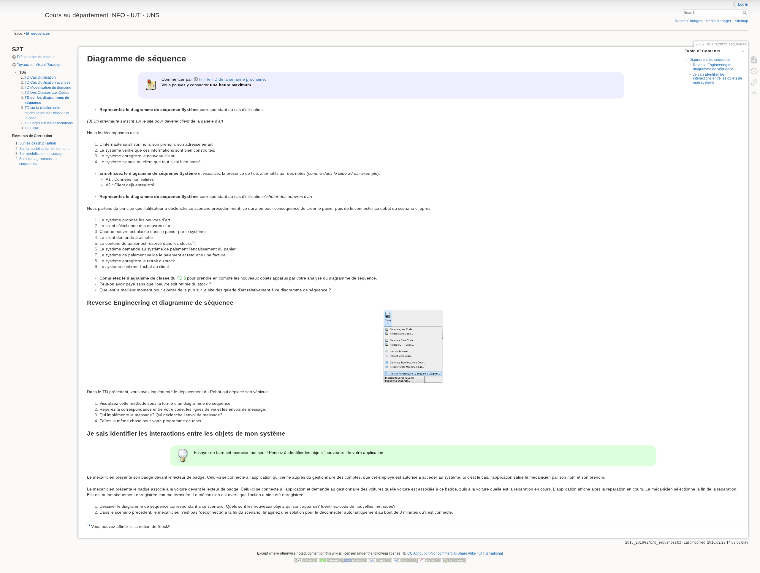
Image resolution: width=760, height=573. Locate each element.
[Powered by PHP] (355, 560)
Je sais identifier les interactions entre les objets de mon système (717, 78)
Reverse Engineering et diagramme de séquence (713, 67)
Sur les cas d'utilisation (37, 143)
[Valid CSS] (405, 560)
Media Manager (718, 21)
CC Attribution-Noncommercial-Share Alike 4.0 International (455, 553)
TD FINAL (32, 128)
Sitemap (741, 21)
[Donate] (331, 560)
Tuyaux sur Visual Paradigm (39, 65)
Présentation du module (36, 57)
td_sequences (38, 33)
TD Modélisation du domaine (48, 87)
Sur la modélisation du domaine (45, 149)
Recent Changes (688, 21)
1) (193, 242)
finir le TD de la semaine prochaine (232, 79)
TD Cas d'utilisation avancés (47, 82)
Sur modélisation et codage (41, 154)
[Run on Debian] (429, 560)
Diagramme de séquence (709, 60)
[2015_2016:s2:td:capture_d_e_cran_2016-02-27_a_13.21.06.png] (413, 346)
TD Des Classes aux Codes (47, 93)
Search (745, 13)
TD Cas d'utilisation (40, 77)
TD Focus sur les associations (49, 123)
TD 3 (181, 278)
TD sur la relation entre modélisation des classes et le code (47, 113)
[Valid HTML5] (380, 560)
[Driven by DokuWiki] (454, 560)
